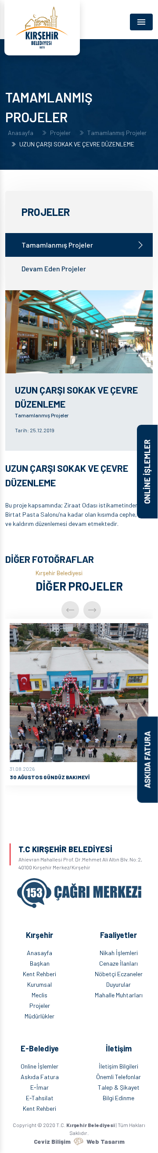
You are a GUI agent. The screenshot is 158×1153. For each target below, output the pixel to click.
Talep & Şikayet (119, 1087)
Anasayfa (20, 133)
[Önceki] (70, 610)
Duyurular (118, 984)
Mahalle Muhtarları (119, 995)
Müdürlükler (39, 1016)
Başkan (40, 963)
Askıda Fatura (40, 1076)
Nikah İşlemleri (119, 952)
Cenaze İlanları (118, 963)
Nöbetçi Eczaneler (119, 974)
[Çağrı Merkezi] (79, 889)
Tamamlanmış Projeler (117, 133)
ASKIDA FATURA (147, 759)
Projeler (60, 133)
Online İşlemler (39, 1066)
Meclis (39, 995)
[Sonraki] (92, 610)
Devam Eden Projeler (54, 268)
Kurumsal (39, 984)
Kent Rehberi (39, 974)
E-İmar (39, 1087)
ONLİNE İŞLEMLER (147, 471)
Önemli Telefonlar (118, 1076)
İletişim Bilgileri (118, 1066)
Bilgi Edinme (118, 1098)
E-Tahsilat (40, 1098)
